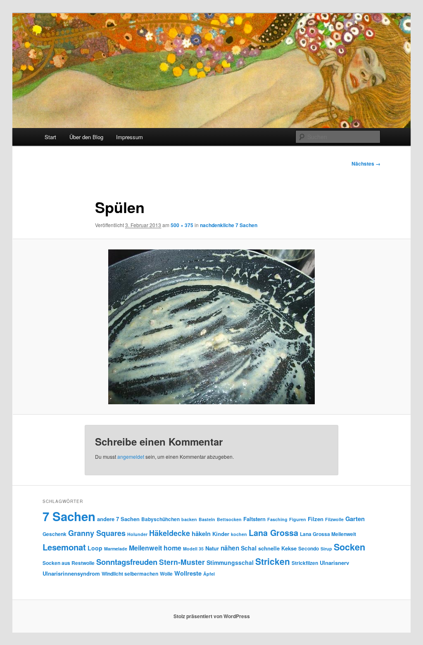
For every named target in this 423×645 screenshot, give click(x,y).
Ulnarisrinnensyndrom (71, 573)
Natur (212, 548)
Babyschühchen (160, 519)
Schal (249, 548)
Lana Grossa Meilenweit (328, 534)
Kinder (220, 534)
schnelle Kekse (277, 548)
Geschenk (55, 534)
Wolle (166, 573)
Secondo (308, 548)
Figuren (297, 519)
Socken (349, 547)
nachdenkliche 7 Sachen (228, 225)
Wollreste (188, 573)
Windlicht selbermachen (130, 573)
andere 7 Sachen (118, 519)
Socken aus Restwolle (69, 563)
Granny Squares (97, 533)
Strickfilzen (305, 563)
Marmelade (115, 548)
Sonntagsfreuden (126, 561)
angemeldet (130, 456)
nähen (230, 548)
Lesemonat (64, 547)
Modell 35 (193, 548)
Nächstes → (366, 163)
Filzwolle (334, 519)
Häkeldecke (169, 533)
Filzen (315, 519)
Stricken (272, 561)
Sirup (326, 548)
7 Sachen (69, 516)
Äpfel (209, 574)
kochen (239, 534)
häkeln (201, 533)
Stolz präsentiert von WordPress (211, 616)
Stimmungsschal (230, 562)
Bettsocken (229, 519)
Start (50, 137)
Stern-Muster (182, 562)
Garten (355, 518)
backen (189, 519)
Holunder (137, 534)
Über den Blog (86, 137)
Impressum (129, 137)
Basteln (207, 519)
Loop (95, 548)
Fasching (277, 519)
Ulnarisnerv (334, 563)
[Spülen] (211, 326)
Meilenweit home (155, 548)
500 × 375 (182, 225)
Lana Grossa (273, 532)
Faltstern (254, 519)
